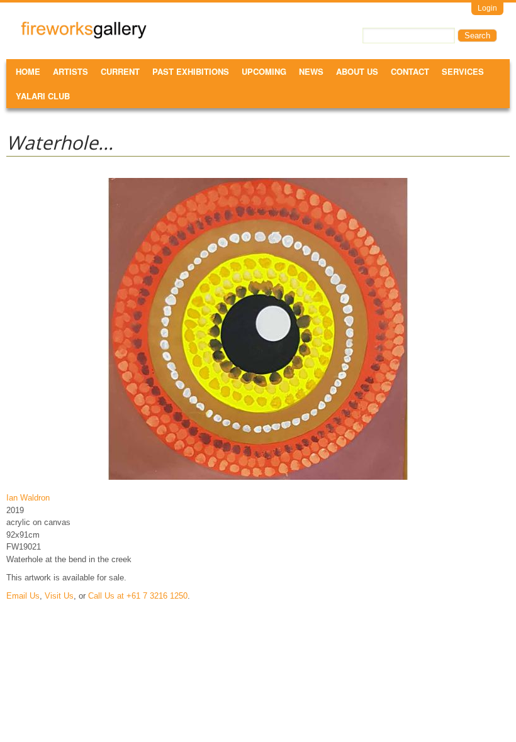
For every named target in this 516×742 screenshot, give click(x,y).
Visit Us (59, 596)
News (311, 71)
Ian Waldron (28, 497)
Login (487, 8)
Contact (410, 71)
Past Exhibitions (190, 71)
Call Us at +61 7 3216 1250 (138, 596)
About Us (357, 71)
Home (28, 71)
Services (463, 71)
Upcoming (264, 71)
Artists (70, 71)
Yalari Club (43, 96)
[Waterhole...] (258, 479)
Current (120, 71)
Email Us (23, 596)
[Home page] (84, 36)
